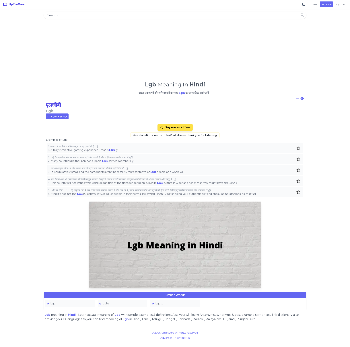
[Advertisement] (175, 48)
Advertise (166, 338)
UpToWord (167, 332)
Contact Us (182, 338)
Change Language (57, 116)
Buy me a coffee (177, 127)
